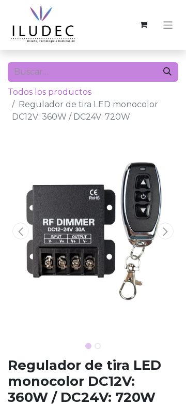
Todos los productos (49, 92)
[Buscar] (167, 72)
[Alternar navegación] (168, 24)
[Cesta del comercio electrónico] (143, 25)
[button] (21, 231)
